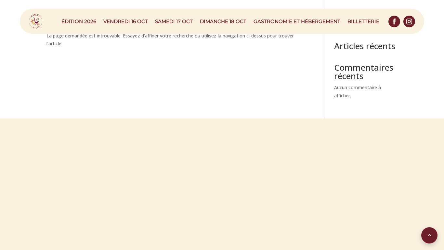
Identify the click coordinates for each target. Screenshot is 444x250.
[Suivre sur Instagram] (409, 21)
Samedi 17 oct (174, 21)
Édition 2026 (78, 21)
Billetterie (363, 21)
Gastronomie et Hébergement (297, 21)
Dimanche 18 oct (223, 21)
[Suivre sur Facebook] (394, 21)
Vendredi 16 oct (125, 21)
